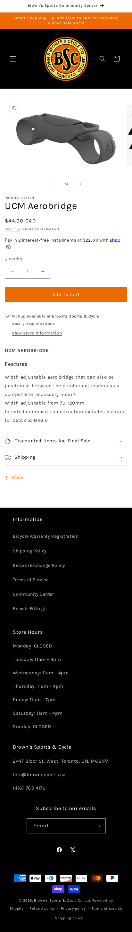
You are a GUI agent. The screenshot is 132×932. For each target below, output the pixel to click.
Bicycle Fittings (30, 608)
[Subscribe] (98, 825)
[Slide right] (80, 184)
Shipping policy (69, 918)
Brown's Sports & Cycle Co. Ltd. (62, 900)
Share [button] (17, 477)
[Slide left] (52, 184)
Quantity (13, 258)
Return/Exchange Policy (39, 565)
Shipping (12, 229)
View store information (37, 333)
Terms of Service (31, 579)
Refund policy (42, 908)
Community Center (33, 594)
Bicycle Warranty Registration (45, 536)
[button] (13, 59)
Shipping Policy (30, 551)
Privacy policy (73, 908)
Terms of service (107, 908)
